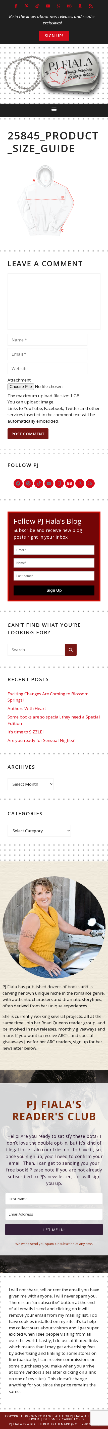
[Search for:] (36, 650)
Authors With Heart (27, 708)
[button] (54, 109)
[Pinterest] (28, 483)
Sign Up (54, 590)
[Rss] (90, 483)
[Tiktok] (38, 483)
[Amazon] (79, 483)
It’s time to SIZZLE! (25, 732)
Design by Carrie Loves (63, 1419)
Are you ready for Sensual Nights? (41, 740)
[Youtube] (48, 483)
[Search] (71, 650)
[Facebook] (18, 483)
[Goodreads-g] (59, 483)
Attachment (19, 380)
